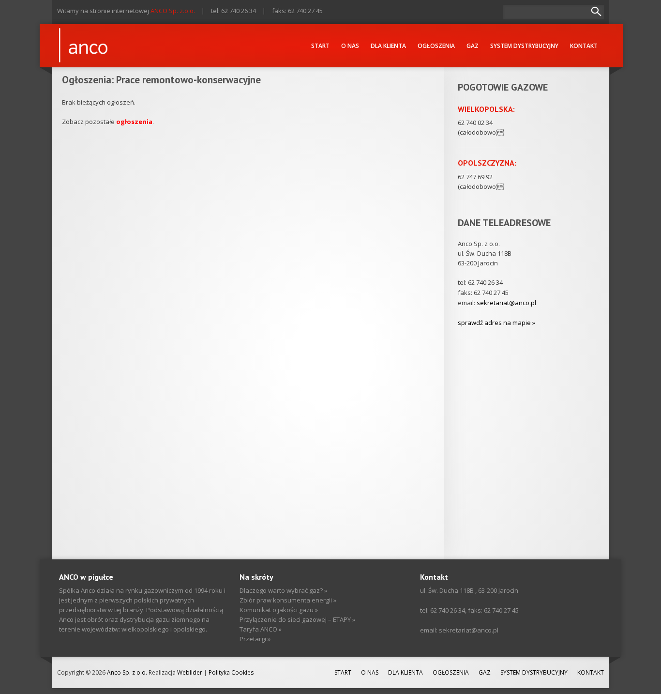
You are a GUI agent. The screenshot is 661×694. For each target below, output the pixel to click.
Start (320, 46)
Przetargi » (255, 638)
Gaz (472, 46)
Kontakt (584, 46)
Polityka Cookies (231, 672)
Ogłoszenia (436, 46)
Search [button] (596, 11)
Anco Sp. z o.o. (128, 672)
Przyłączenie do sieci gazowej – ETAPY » (297, 619)
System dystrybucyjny (524, 46)
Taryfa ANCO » (261, 629)
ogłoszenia (134, 121)
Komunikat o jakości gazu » (279, 609)
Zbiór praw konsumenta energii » (288, 600)
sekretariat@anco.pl (506, 302)
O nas (350, 46)
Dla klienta (388, 46)
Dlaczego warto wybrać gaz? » (283, 590)
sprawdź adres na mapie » (496, 322)
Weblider (189, 672)
